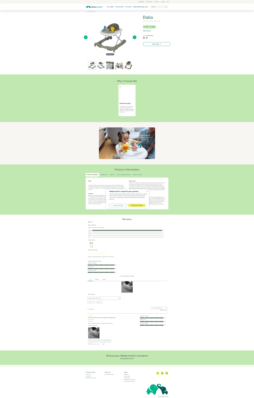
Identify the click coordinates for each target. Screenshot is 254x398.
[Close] (147, 191)
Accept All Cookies (136, 205)
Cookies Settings (118, 205)
